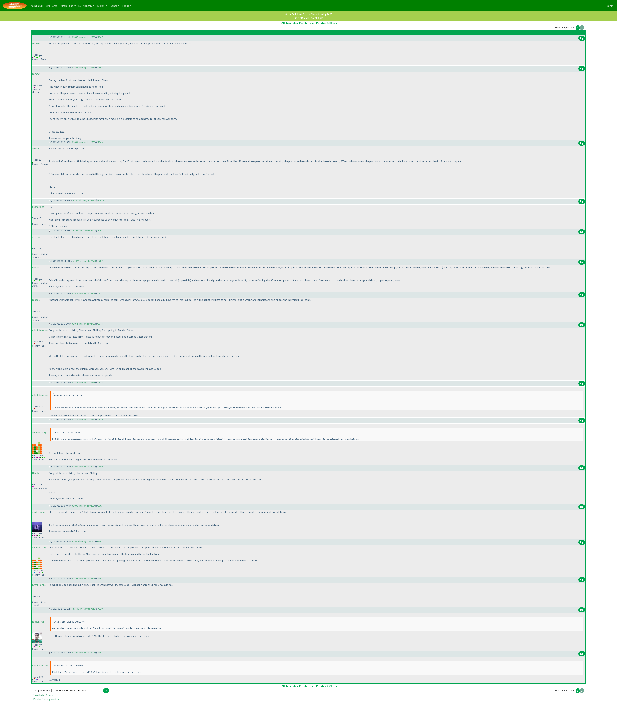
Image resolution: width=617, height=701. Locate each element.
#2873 (100, 293)
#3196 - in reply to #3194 (84, 608)
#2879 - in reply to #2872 (83, 419)
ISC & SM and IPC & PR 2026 (308, 18)
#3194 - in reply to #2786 (83, 578)
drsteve (36, 237)
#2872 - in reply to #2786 (84, 260)
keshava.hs (38, 206)
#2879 (100, 419)
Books (125, 5)
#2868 (100, 67)
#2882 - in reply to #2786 (83, 541)
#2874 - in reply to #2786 (83, 323)
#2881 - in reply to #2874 (83, 505)
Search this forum (43, 695)
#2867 (100, 37)
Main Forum (37, 5)
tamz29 (36, 73)
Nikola (35, 473)
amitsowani (38, 512)
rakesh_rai (38, 621)
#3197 (100, 652)
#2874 (100, 323)
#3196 (101, 608)
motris (36, 267)
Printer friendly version (46, 699)
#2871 (101, 230)
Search (101, 5)
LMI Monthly (85, 5)
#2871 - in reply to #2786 (84, 230)
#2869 (100, 142)
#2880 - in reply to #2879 (83, 466)
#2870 (101, 200)
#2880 (100, 466)
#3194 (100, 578)
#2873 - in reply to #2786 (83, 293)
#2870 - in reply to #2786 (84, 200)
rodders (36, 299)
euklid (35, 148)
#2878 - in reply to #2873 (83, 382)
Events (113, 5)
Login (610, 5)
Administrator (40, 330)
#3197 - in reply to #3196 (83, 652)
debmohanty (39, 432)
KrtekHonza (39, 584)
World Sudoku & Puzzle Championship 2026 (308, 14)
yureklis (36, 43)
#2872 (101, 260)
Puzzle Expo (67, 5)
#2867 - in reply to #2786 (83, 37)
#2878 (100, 382)
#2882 (100, 541)
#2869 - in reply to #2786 (83, 142)
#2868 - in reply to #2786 (83, 67)
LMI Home (52, 5)
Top (582, 38)
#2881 (100, 505)
